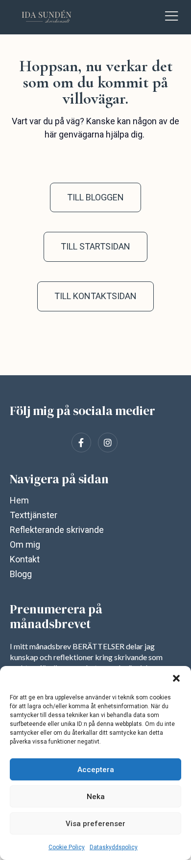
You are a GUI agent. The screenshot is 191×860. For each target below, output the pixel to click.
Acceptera (95, 769)
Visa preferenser (95, 823)
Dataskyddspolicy (114, 847)
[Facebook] (81, 442)
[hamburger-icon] (171, 17)
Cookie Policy (66, 847)
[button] (176, 678)
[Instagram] (108, 442)
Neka (96, 796)
